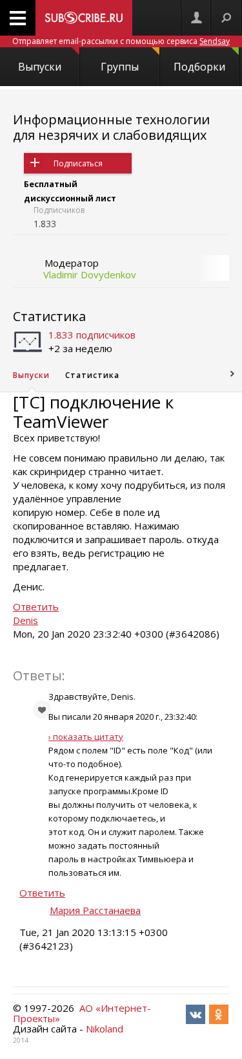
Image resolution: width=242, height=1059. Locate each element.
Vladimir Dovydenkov (89, 274)
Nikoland (104, 1028)
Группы (120, 67)
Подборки (199, 67)
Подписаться (78, 163)
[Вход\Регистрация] (196, 18)
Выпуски (39, 67)
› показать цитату (85, 736)
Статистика (49, 316)
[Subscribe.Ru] (83, 18)
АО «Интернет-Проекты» (82, 1013)
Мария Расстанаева (95, 910)
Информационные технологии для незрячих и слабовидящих (111, 127)
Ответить (36, 606)
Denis (25, 620)
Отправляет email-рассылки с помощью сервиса (121, 41)
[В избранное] (35, 415)
